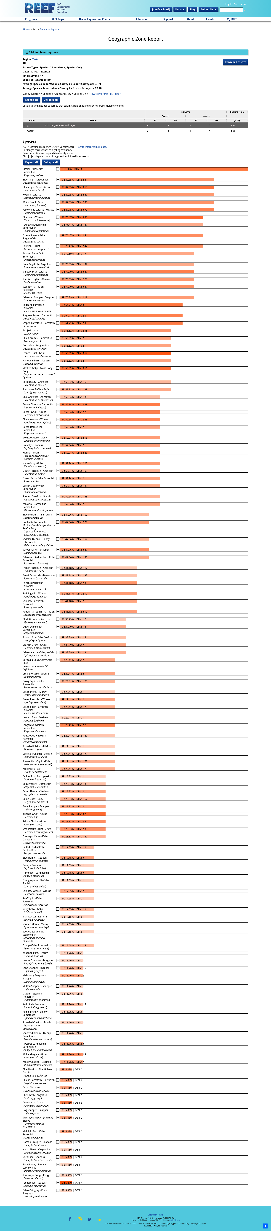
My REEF (232, 19)
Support (168, 19)
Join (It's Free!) (161, 9)
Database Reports (49, 29)
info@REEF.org (174, 1220)
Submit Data (208, 9)
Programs (31, 19)
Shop (193, 9)
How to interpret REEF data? (105, 93)
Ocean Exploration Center (94, 19)
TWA (35, 59)
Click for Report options (43, 52)
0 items (242, 4)
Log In (228, 4)
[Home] (47, 8)
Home (26, 29)
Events (210, 19)
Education (142, 19)
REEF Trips (58, 19)
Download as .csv (235, 62)
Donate (179, 9)
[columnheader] (187, 112)
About (190, 19)
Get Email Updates (155, 1214)
